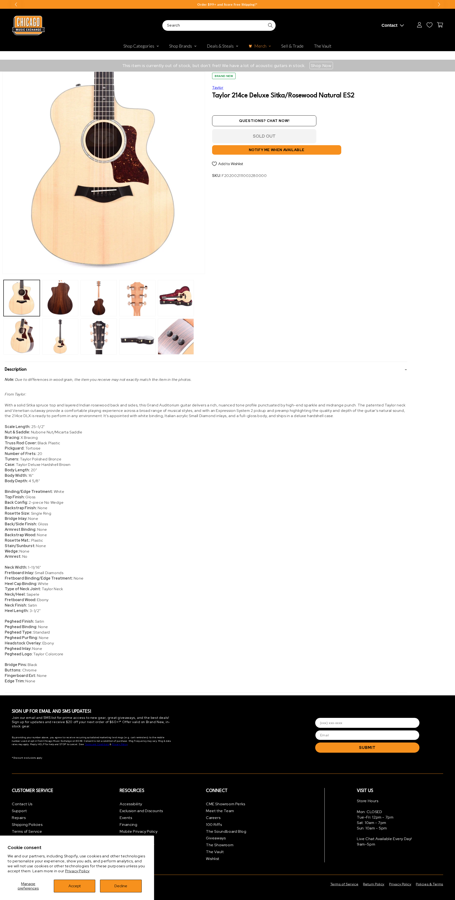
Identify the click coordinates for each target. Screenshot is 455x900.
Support (19, 810)
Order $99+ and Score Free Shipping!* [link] (227, 4)
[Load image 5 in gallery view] (99, 298)
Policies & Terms (429, 884)
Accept (74, 885)
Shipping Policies (27, 824)
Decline (120, 885)
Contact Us (22, 803)
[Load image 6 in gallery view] (99, 337)
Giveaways (216, 838)
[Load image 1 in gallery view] (22, 298)
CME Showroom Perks (225, 803)
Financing (128, 824)
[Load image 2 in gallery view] (22, 337)
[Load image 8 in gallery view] (137, 337)
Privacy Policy (77, 870)
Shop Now (321, 65)
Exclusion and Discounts (141, 810)
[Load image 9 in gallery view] (176, 298)
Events (126, 817)
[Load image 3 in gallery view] (60, 298)
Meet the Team (220, 810)
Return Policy (373, 884)
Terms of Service (27, 831)
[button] (206, 369)
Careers (213, 817)
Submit (367, 747)
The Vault (215, 851)
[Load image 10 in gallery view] (176, 337)
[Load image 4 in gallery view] (60, 337)
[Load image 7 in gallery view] (137, 298)
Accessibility (131, 803)
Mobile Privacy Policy (139, 831)
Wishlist (212, 858)
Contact (389, 25)
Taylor (217, 87)
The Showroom (219, 844)
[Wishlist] (429, 25)
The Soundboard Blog (226, 831)
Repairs (19, 817)
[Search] (270, 25)
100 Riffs (214, 824)
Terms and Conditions (97, 744)
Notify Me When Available (277, 150)
